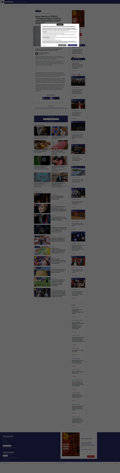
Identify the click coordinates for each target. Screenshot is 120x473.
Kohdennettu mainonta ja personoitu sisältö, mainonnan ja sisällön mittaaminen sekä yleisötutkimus (58, 34)
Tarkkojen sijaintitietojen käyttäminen (48, 38)
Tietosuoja (44, 45)
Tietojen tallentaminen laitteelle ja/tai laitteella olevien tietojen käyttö (53, 33)
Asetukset (62, 45)
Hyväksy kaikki (72, 45)
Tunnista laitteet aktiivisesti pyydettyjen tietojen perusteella (51, 40)
